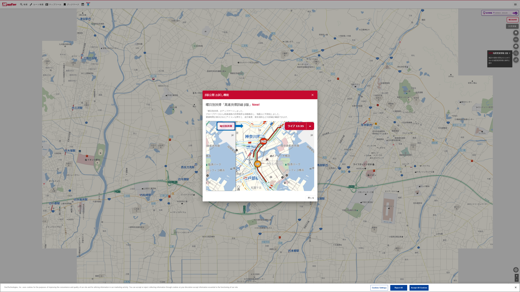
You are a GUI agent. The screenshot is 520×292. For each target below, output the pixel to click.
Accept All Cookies (419, 288)
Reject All (399, 288)
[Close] (516, 287)
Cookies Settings (379, 288)
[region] (260, 287)
